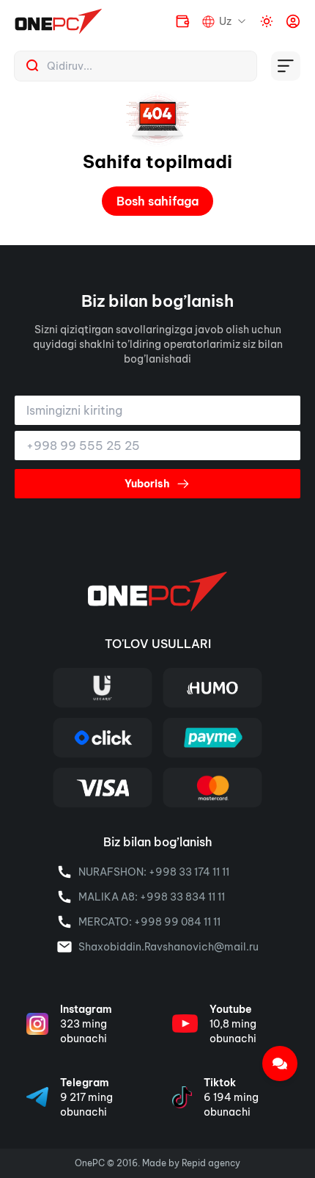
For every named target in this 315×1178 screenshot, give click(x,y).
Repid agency (211, 1162)
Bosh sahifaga (157, 201)
